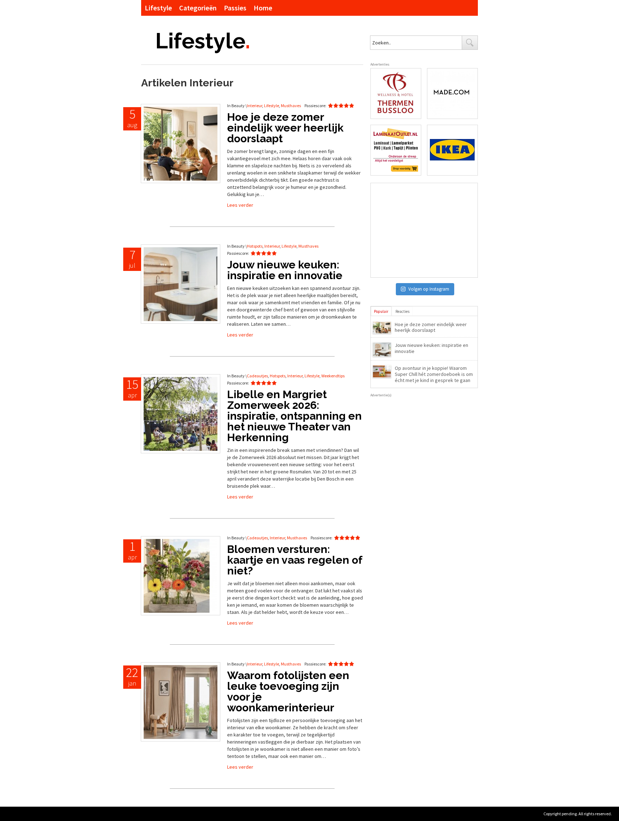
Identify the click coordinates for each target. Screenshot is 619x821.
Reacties (402, 311)
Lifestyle (158, 7)
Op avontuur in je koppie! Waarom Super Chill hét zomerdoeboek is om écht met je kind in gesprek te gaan (434, 374)
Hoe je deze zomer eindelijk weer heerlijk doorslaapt (431, 327)
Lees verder (240, 205)
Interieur (254, 105)
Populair (381, 311)
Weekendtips (333, 375)
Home (263, 7)
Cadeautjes (257, 375)
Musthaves (291, 105)
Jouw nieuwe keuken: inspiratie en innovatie (431, 348)
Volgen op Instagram (428, 289)
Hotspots (255, 246)
